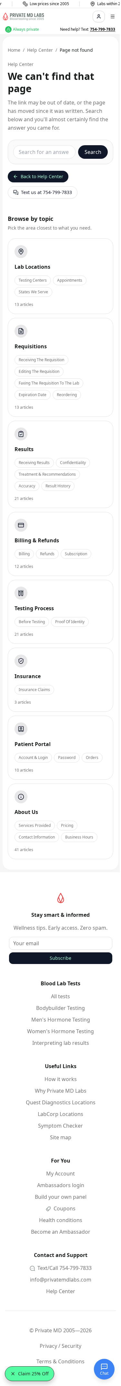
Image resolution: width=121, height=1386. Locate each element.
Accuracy (27, 486)
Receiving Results (34, 462)
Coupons (64, 1208)
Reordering (67, 394)
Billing (24, 554)
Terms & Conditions (60, 1361)
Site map (60, 1137)
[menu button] (112, 16)
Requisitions (31, 346)
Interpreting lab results (60, 1042)
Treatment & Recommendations (47, 474)
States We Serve (33, 292)
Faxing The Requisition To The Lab (49, 383)
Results (24, 449)
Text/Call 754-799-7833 (64, 1268)
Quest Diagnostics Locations (61, 1102)
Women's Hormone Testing (60, 1031)
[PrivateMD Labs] (60, 898)
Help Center (40, 50)
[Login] (99, 16)
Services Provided (35, 825)
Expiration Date (32, 394)
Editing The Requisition (39, 371)
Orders (92, 757)
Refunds (47, 554)
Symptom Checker (60, 1125)
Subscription (76, 554)
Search (93, 152)
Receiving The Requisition (41, 360)
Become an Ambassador (60, 1231)
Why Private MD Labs (60, 1090)
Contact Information (37, 837)
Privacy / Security (60, 1345)
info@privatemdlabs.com (60, 1279)
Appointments (69, 280)
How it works (61, 1079)
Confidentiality (73, 462)
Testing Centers (33, 280)
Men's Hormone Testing (60, 1019)
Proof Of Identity (70, 621)
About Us (26, 812)
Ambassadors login (60, 1185)
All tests (60, 996)
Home (14, 50)
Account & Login (33, 757)
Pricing (67, 825)
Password (67, 757)
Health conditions (60, 1220)
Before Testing (32, 621)
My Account (60, 1173)
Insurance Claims (34, 689)
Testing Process (34, 608)
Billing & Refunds (37, 540)
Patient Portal (33, 744)
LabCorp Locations (60, 1114)
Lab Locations (32, 266)
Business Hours (79, 837)
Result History (57, 486)
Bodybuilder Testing (60, 1008)
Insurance (28, 676)
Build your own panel (60, 1196)
